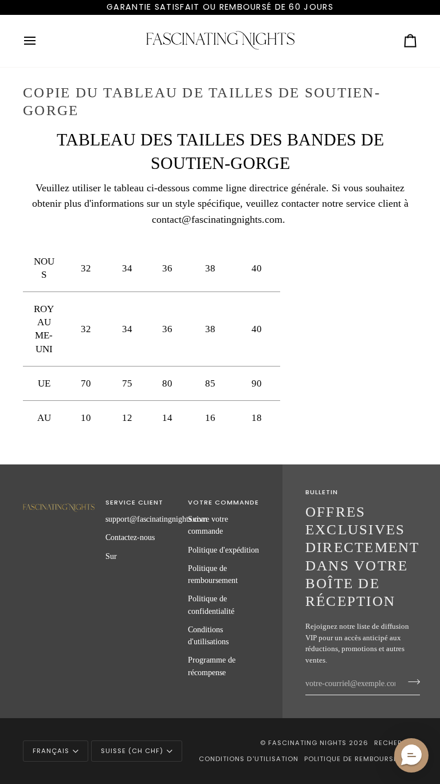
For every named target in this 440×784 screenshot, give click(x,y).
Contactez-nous (130, 537)
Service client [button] (134, 502)
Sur (111, 556)
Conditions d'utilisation (248, 758)
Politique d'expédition (223, 549)
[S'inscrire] (410, 682)
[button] (59, 500)
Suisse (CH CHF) (132, 750)
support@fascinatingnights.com (156, 518)
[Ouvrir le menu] (40, 41)
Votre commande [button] (223, 502)
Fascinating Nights (307, 742)
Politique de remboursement (360, 758)
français (51, 750)
